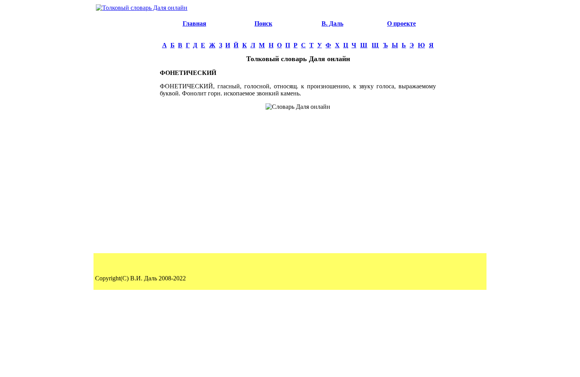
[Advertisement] (126, 132)
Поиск (263, 23)
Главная (194, 23)
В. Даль (332, 23)
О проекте (401, 23)
